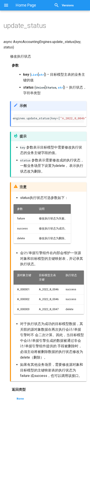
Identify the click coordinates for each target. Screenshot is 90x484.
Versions (68, 5)
